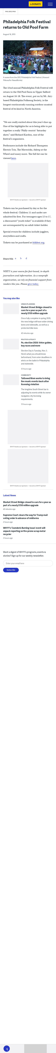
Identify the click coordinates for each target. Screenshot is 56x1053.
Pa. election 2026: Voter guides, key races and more (36, 344)
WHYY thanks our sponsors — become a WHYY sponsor (28, 200)
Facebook (15, 258)
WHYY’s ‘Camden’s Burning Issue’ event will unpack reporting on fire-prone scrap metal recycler (24, 531)
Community (26, 375)
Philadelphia (10, 11)
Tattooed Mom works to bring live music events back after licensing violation (35, 381)
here (13, 158)
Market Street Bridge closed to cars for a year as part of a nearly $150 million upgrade (36, 310)
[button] (7, 1048)
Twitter (21, 258)
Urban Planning (28, 304)
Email (26, 258)
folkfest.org (38, 242)
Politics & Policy (28, 339)
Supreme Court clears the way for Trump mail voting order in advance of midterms (25, 516)
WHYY (10, 4)
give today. (33, 284)
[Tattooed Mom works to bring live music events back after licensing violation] (11, 381)
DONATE (36, 4)
